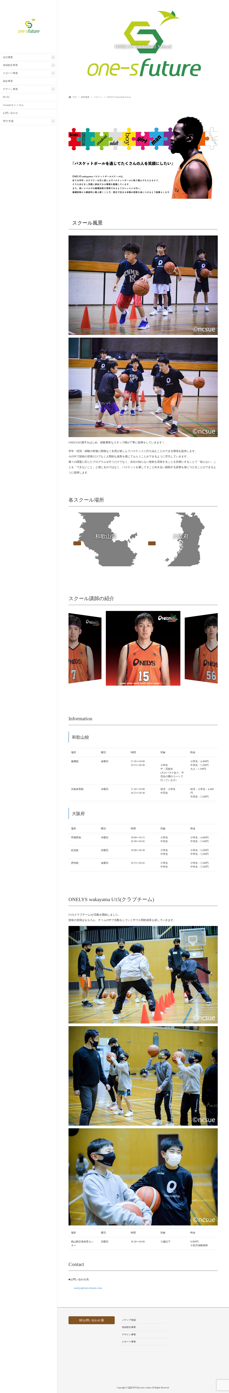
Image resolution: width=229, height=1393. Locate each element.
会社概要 (8, 57)
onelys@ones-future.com (88, 1288)
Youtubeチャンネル (13, 105)
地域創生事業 (10, 65)
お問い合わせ (10, 113)
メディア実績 (129, 1320)
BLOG (6, 97)
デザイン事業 (10, 89)
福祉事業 (8, 81)
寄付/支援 (8, 121)
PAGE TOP (220, 1348)
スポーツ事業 (10, 73)
